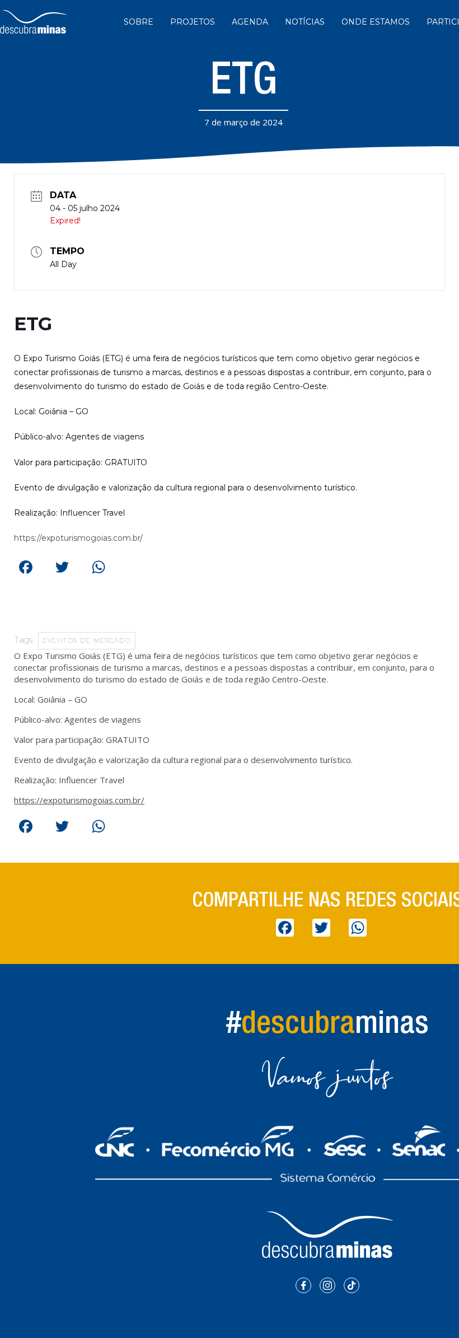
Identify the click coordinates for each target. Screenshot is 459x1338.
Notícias (305, 22)
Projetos (192, 22)
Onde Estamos (375, 22)
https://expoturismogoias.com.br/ (78, 538)
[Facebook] (25, 566)
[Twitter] (61, 566)
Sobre (138, 22)
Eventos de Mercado (87, 640)
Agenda (250, 22)
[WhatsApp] (98, 566)
